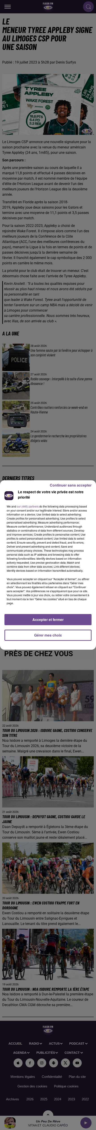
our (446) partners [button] (28, 506)
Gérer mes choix (48, 635)
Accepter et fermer (48, 619)
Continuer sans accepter (71, 485)
